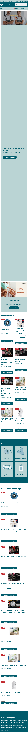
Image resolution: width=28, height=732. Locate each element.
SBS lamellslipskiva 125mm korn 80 (9, 502)
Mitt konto (23, 8)
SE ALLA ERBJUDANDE (9, 157)
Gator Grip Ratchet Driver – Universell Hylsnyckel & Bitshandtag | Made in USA (6, 361)
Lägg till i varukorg (7, 341)
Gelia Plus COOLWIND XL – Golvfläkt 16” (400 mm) (13, 638)
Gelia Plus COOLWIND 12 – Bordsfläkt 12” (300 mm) (7, 420)
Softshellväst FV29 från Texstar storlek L (11, 692)
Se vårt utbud (14, 307)
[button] (1, 8)
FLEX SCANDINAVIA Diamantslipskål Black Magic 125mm (20, 359)
